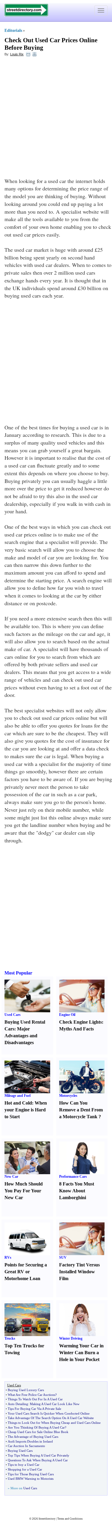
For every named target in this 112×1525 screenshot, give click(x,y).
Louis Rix (17, 54)
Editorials (13, 30)
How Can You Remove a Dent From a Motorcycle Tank (81, 1109)
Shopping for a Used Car (25, 1469)
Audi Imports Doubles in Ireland (30, 1441)
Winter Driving (70, 1338)
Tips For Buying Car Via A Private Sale (34, 1408)
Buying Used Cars (20, 1450)
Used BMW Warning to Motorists (30, 1478)
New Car (11, 1176)
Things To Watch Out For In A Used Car (35, 1399)
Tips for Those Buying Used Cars (31, 1474)
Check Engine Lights (80, 1022)
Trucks (9, 1338)
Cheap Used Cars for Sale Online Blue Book (38, 1432)
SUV (63, 1257)
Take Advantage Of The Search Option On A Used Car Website (51, 1418)
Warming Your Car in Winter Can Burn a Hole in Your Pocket (81, 1352)
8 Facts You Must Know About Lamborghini (76, 1190)
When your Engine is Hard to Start (25, 1109)
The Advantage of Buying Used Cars (33, 1436)
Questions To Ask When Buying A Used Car (38, 1460)
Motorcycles (68, 1096)
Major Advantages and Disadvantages (20, 1035)
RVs (7, 1257)
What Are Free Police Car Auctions (31, 1394)
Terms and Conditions (70, 1518)
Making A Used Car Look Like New (54, 1404)
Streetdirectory (47, 1518)
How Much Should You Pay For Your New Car (23, 1190)
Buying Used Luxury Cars (26, 1390)
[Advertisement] (56, 118)
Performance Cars (73, 1176)
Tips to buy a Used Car (23, 1464)
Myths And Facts (76, 1028)
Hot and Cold (18, 1102)
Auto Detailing (18, 1404)
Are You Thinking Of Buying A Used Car (36, 1427)
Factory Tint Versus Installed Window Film (79, 1271)
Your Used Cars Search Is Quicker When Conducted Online (49, 1413)
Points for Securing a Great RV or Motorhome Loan (25, 1271)
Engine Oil (67, 1015)
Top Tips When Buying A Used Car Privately (38, 1455)
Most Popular (18, 972)
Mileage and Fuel (17, 1096)
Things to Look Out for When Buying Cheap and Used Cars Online (54, 1422)
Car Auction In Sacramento (26, 1446)
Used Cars (12, 1015)
